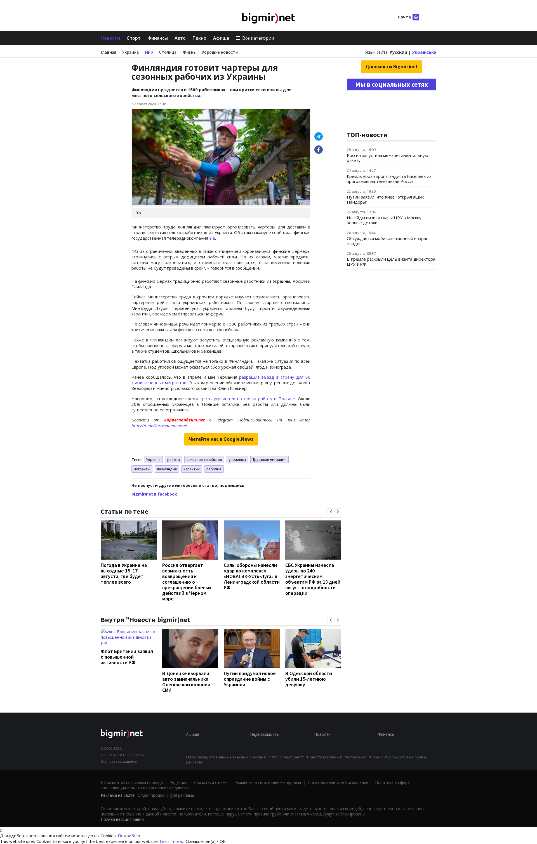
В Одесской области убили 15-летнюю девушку (308, 679)
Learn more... (172, 841)
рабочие (214, 468)
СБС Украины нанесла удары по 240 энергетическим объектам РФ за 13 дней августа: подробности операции (312, 579)
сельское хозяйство (204, 459)
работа (173, 459)
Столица (167, 52)
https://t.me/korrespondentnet (159, 425)
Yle (212, 238)
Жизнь (189, 52)
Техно (199, 38)
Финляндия (167, 468)
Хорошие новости (220, 52)
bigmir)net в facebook (154, 494)
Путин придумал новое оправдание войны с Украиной (250, 679)
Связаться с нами (211, 782)
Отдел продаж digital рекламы (166, 795)
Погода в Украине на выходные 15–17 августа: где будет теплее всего (124, 573)
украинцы (237, 459)
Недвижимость (264, 734)
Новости (110, 38)
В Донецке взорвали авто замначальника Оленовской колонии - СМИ (187, 681)
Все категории (258, 38)
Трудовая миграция (269, 459)
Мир (149, 52)
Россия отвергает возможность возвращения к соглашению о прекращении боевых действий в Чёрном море (186, 582)
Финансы (157, 38)
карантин (191, 468)
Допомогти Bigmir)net (391, 66)
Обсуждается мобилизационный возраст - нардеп (390, 240)
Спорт (134, 38)
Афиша (221, 38)
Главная (108, 52)
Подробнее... (131, 835)
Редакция (178, 782)
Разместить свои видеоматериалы (267, 782)
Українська (424, 52)
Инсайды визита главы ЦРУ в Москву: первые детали (384, 220)
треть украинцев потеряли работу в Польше (247, 398)
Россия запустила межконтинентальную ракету (387, 157)
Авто (180, 38)
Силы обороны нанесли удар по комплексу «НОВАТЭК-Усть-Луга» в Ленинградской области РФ (252, 576)
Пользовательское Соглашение (338, 782)
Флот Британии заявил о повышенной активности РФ (127, 657)
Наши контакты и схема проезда (132, 782)
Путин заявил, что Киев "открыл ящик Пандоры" (385, 199)
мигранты (142, 468)
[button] (331, 511)
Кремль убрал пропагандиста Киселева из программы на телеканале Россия (389, 178)
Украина (130, 52)
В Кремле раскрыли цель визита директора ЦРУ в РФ (391, 261)
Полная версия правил (122, 819)
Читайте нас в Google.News (221, 439)
